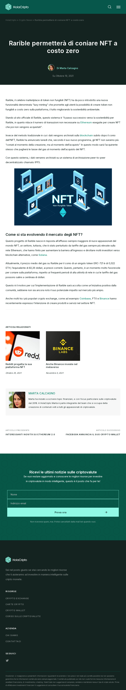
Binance (104, 298)
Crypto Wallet (16, 610)
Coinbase (85, 298)
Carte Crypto (15, 604)
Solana (43, 254)
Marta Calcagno (42, 393)
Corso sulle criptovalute (23, 616)
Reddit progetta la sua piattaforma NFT (19, 366)
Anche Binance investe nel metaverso (61, 366)
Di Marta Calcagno (67, 68)
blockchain (86, 135)
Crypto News (25, 20)
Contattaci (13, 641)
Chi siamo (12, 635)
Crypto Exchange (17, 598)
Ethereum (86, 122)
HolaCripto (11, 20)
